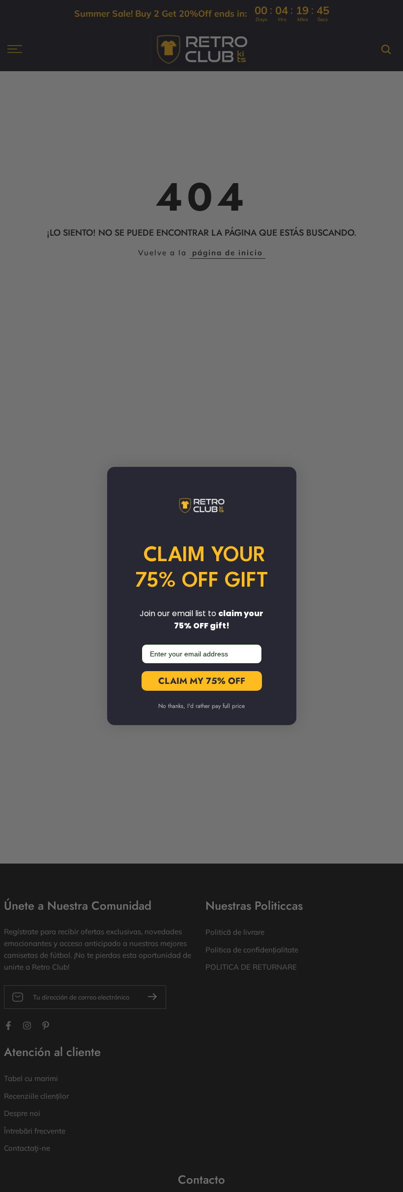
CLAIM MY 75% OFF (201, 681)
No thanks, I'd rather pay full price (201, 706)
